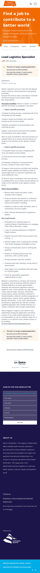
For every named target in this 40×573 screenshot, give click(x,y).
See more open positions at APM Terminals (20, 349)
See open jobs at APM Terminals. (17, 69)
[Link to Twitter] (32, 570)
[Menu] (34, 4)
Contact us (7, 494)
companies (14, 46)
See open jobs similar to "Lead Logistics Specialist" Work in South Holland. (19, 73)
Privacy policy (15, 367)
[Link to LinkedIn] (35, 570)
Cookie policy (24, 367)
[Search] (30, 4)
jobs (5, 46)
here (10, 509)
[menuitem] (30, 4)
